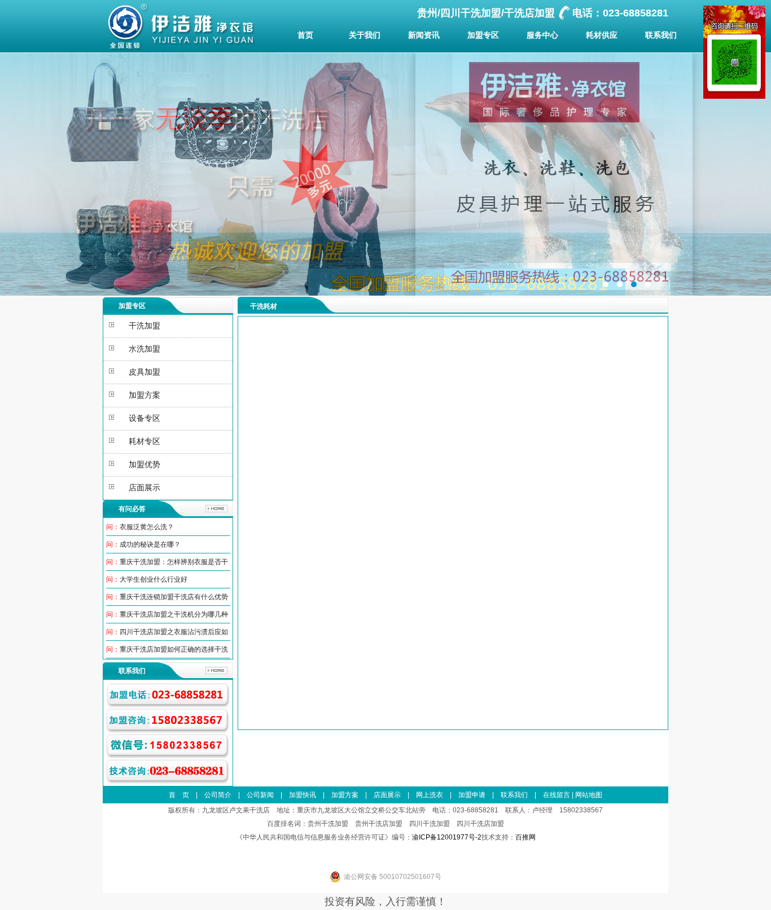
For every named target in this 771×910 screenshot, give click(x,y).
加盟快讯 (302, 795)
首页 (305, 34)
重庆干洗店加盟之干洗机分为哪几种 (174, 614)
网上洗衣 (429, 795)
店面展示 (387, 795)
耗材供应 (601, 34)
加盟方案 (344, 795)
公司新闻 (260, 795)
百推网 (525, 837)
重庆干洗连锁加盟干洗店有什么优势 (174, 597)
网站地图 (588, 795)
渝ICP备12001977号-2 (446, 837)
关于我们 (364, 34)
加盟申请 (471, 795)
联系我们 (661, 34)
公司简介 (217, 795)
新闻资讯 (424, 34)
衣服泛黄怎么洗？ (147, 527)
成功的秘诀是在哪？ (150, 544)
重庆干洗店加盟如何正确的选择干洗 (174, 649)
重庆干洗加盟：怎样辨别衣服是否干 (174, 562)
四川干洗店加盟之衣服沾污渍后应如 (174, 632)
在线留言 (556, 795)
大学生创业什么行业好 (153, 579)
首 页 (179, 795)
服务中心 (542, 34)
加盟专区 (483, 34)
